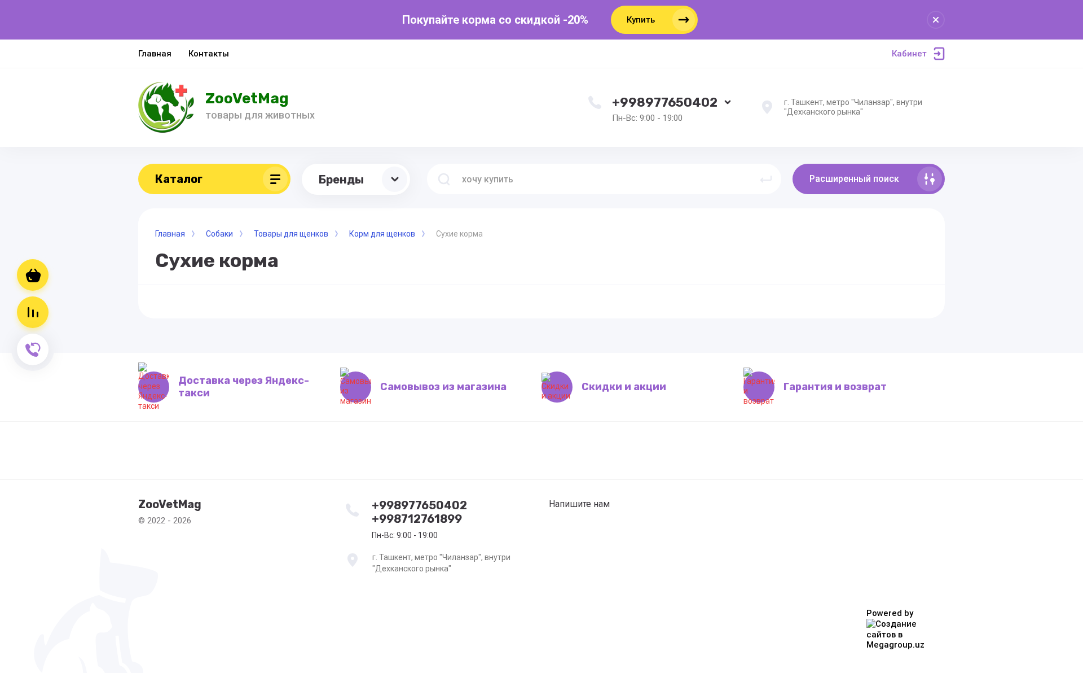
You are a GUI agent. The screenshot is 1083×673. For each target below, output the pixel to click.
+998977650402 (664, 102)
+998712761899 (417, 519)
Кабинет (909, 54)
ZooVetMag (247, 98)
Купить (641, 20)
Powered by (889, 613)
